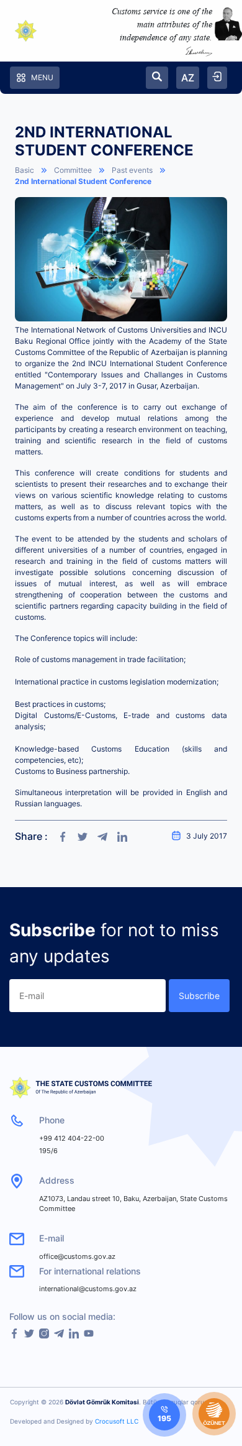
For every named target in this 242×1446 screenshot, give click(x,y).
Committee (73, 170)
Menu (42, 77)
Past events (132, 170)
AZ (187, 77)
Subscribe (199, 995)
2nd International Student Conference (83, 181)
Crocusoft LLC (116, 1421)
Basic (24, 170)
